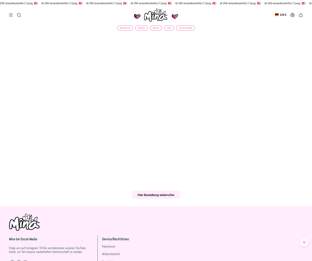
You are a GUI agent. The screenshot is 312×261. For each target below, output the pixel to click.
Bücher (141, 28)
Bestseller (125, 28)
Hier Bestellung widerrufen (156, 195)
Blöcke (156, 28)
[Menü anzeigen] (10, 15)
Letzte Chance (185, 28)
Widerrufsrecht (111, 254)
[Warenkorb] (301, 15)
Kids (169, 28)
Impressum (108, 246)
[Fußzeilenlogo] (24, 222)
